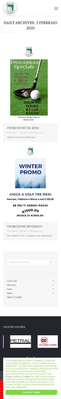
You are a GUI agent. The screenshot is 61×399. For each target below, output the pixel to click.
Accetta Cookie (31, 392)
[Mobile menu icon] (56, 8)
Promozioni (12, 132)
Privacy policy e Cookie (18, 376)
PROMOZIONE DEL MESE (23, 128)
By (23, 132)
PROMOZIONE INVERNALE (24, 226)
